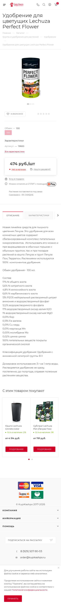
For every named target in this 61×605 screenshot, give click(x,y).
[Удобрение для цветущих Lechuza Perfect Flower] (30, 78)
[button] (28, 459)
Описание (12, 215)
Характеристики (39, 215)
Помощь (8, 526)
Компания (10, 510)
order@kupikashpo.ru (33, 557)
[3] (43, 114)
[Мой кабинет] (49, 4)
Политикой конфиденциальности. (30, 590)
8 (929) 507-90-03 (31, 551)
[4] (46, 114)
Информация (12, 518)
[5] (48, 114)
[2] (40, 114)
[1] (38, 114)
